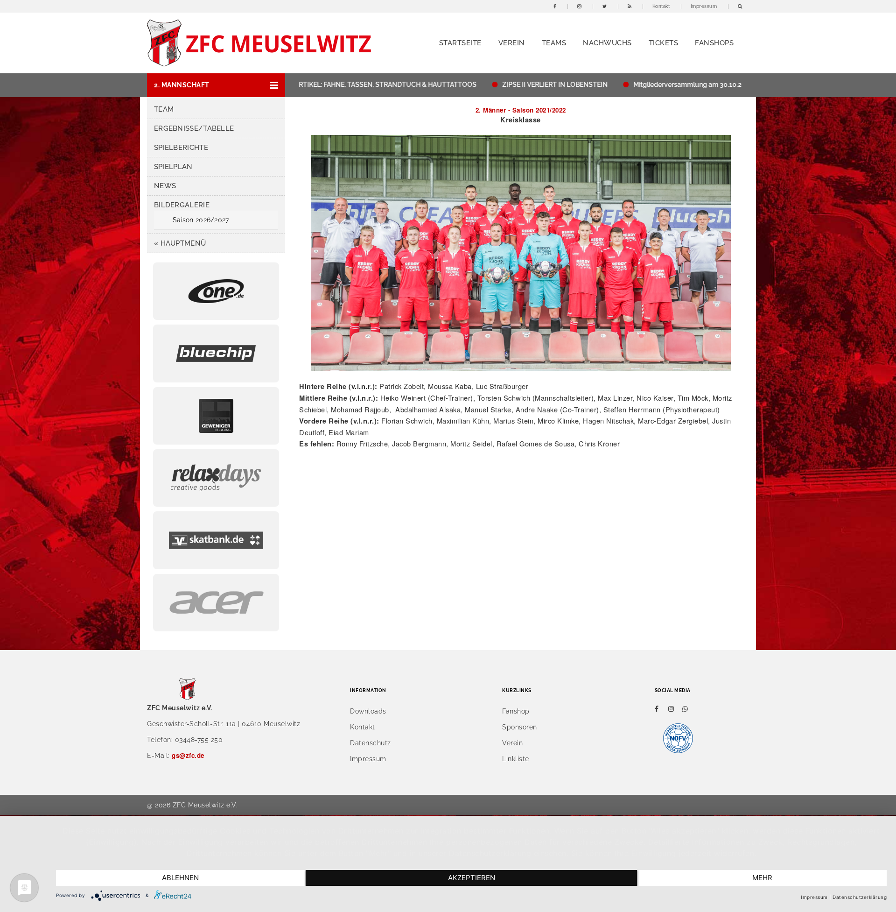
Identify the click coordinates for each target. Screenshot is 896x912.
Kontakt (661, 6)
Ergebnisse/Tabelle (194, 128)
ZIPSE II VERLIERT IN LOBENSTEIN (521, 84)
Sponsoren (519, 727)
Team (164, 109)
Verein (511, 43)
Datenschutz (370, 743)
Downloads (368, 711)
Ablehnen (180, 877)
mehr (762, 877)
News (165, 186)
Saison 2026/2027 (201, 220)
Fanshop (516, 711)
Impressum (704, 6)
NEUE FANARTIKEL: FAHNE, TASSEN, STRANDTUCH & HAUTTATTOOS (335, 84)
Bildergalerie (182, 205)
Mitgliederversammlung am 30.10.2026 (659, 84)
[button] (216, 85)
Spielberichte (181, 147)
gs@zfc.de (188, 755)
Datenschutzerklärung (860, 897)
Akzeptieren (471, 877)
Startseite (460, 43)
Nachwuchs (607, 43)
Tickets (664, 43)
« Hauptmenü (180, 243)
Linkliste (515, 759)
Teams (554, 43)
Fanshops (714, 43)
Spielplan (173, 167)
